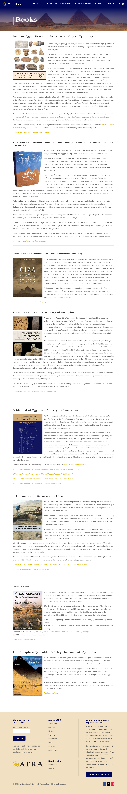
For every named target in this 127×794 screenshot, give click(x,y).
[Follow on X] (108, 784)
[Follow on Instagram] (112, 784)
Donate (51, 768)
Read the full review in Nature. (60, 297)
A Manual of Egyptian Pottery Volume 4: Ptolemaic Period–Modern (37, 483)
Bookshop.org (40, 241)
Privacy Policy (53, 746)
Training (66, 4)
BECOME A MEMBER (99, 774)
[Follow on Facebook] (104, 784)
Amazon (29, 241)
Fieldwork (50, 4)
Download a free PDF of (37, 391)
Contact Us (52, 750)
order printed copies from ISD (75, 464)
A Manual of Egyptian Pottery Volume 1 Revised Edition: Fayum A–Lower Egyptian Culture (46, 469)
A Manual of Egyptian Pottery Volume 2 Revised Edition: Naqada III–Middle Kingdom (44, 474)
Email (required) (20, 727)
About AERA (52, 723)
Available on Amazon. (52, 693)
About (36, 4)
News (98, 4)
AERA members (57, 127)
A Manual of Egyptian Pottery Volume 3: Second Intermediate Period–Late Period (43, 479)
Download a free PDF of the (31, 132)
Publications (83, 4)
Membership (112, 4)
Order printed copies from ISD (24, 639)
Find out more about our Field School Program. (31, 569)
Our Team (52, 727)
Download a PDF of (50, 564)
